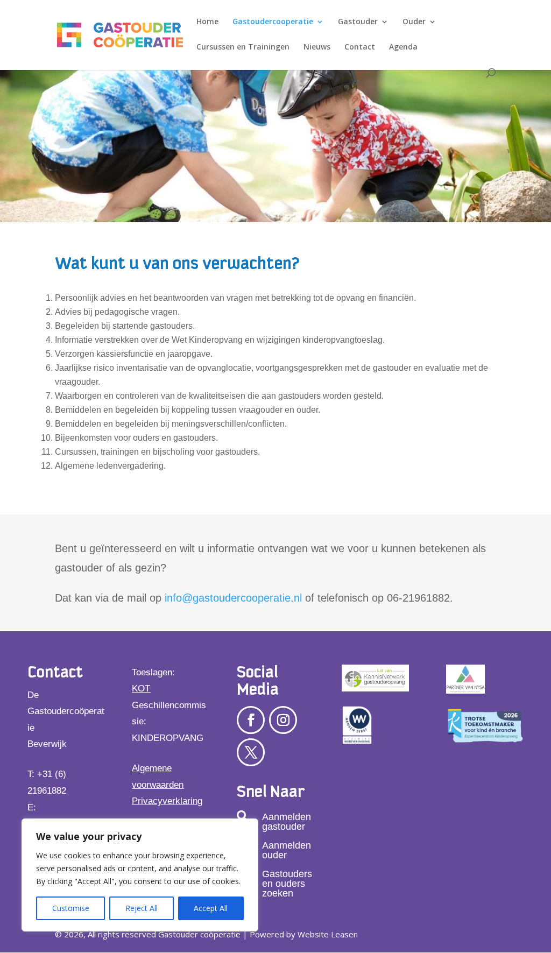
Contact (359, 47)
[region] (140, 874)
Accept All (211, 908)
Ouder (414, 22)
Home (207, 22)
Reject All (141, 908)
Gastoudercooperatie (272, 22)
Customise (70, 908)
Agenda (403, 47)
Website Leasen (328, 934)
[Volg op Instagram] (283, 720)
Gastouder (358, 22)
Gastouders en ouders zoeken (287, 884)
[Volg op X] (251, 752)
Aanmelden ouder (286, 850)
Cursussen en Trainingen (242, 47)
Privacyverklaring (167, 801)
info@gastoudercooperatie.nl (233, 598)
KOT (141, 688)
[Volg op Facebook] (251, 720)
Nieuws (316, 47)
